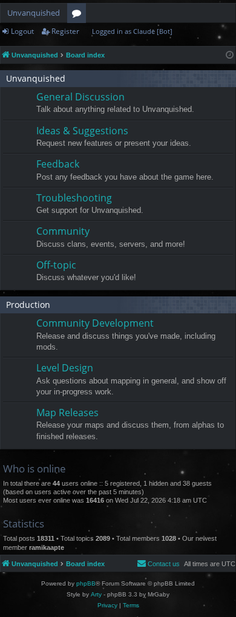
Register (65, 31)
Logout (22, 31)
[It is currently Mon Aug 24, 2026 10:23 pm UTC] (230, 55)
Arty (96, 594)
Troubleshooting (74, 197)
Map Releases (67, 412)
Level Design (64, 367)
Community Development (95, 323)
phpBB (86, 583)
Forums (79, 15)
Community (63, 231)
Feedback (57, 164)
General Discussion (80, 96)
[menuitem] (158, 563)
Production (28, 304)
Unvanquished (33, 12)
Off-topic (56, 265)
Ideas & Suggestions (82, 130)
